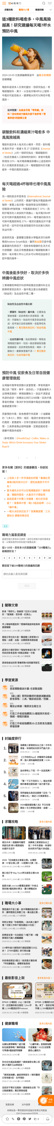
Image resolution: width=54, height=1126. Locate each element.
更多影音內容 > (45, 978)
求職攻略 (8, 9)
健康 (5, 526)
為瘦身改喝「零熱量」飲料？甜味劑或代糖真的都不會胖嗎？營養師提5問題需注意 (27, 114)
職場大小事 (24, 9)
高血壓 (38, 241)
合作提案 (26, 1104)
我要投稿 (10, 1104)
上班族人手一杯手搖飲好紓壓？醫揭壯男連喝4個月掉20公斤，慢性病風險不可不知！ (28, 482)
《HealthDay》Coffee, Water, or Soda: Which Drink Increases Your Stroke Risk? (25, 442)
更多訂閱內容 (45, 822)
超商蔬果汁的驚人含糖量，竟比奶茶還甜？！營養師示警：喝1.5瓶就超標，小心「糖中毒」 (29, 503)
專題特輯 (39, 9)
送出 (27, 586)
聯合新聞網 (45, 75)
